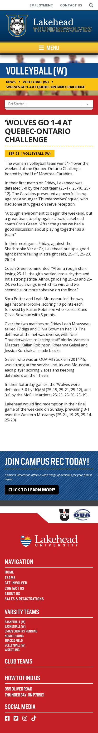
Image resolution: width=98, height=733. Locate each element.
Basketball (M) (15, 622)
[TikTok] (33, 718)
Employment (41, 5)
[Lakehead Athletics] (49, 25)
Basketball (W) (15, 626)
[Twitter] (16, 718)
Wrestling (12, 650)
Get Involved (16, 583)
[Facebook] (7, 718)
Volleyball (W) (36, 81)
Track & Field (14, 641)
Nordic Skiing (14, 636)
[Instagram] (24, 718)
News (10, 81)
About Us (12, 593)
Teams (10, 577)
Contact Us (71, 5)
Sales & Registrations (24, 599)
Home (9, 572)
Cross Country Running (21, 631)
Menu (52, 48)
